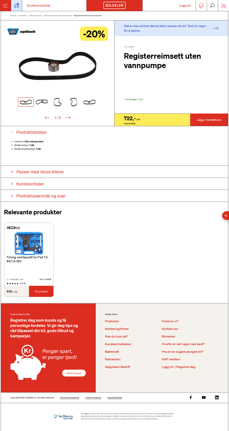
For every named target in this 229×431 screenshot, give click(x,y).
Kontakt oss (170, 329)
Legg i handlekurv (209, 120)
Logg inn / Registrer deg (178, 367)
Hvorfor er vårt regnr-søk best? (183, 344)
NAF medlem (171, 359)
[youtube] (204, 397)
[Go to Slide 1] (26, 102)
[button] (57, 66)
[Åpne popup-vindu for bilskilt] (16, 5)
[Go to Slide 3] (57, 102)
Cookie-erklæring (93, 397)
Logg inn (185, 5)
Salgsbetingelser (114, 397)
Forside (13, 15)
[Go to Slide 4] (73, 102)
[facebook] (191, 397)
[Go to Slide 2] (42, 102)
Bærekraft (112, 351)
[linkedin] (217, 397)
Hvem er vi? (170, 321)
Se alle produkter (38, 5)
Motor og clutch (35, 15)
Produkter (23, 15)
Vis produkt (41, 291)
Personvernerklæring (69, 397)
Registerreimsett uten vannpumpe (58, 15)
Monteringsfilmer (117, 329)
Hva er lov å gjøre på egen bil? (182, 351)
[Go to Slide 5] (89, 102)
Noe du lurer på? (116, 336)
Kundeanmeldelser (118, 344)
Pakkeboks (113, 359)
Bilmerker (168, 336)
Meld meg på (74, 373)
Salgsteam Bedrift (117, 367)
